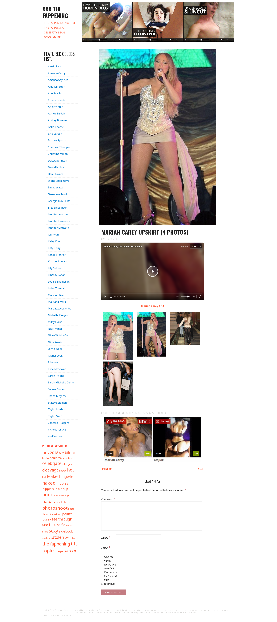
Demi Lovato (55, 174)
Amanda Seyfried (58, 80)
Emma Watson (56, 187)
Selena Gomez (56, 389)
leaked (53, 476)
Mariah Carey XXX (152, 306)
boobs (45, 458)
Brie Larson (55, 133)
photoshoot (55, 508)
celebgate (51, 463)
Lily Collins (54, 268)
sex (67, 525)
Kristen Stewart (57, 261)
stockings (47, 538)
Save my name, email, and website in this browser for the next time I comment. (111, 570)
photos (67, 502)
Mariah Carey (124, 413)
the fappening (56, 544)
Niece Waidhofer (58, 335)
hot (70, 470)
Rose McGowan (57, 369)
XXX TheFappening (57, 610)
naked (49, 483)
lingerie (67, 476)
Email (105, 547)
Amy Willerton (56, 86)
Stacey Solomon (57, 402)
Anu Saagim (55, 93)
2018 (54, 452)
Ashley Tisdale (57, 113)
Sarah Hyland (56, 376)
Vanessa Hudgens (58, 423)
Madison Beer (56, 295)
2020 (61, 453)
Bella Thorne (56, 127)
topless (50, 550)
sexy (53, 531)
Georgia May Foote (59, 201)
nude (47, 494)
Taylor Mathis (56, 409)
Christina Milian (58, 154)
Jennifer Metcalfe (58, 228)
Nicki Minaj (55, 328)
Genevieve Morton (59, 194)
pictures (58, 514)
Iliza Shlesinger (57, 207)
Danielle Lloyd (56, 167)
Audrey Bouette (57, 120)
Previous (107, 469)
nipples (62, 483)
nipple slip (49, 489)
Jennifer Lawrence (59, 221)
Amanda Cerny (56, 73)
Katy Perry (54, 248)
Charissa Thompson (60, 147)
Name (106, 537)
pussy (46, 519)
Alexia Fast (54, 66)
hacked (63, 470)
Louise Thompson (59, 281)
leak (44, 477)
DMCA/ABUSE (52, 37)
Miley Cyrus (55, 322)
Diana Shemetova (58, 181)
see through (62, 519)
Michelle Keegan (58, 315)
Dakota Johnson (57, 160)
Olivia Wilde (55, 349)
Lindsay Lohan (56, 275)
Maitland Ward (57, 302)
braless (55, 458)
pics (51, 514)
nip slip (63, 489)
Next (200, 469)
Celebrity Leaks (55, 32)
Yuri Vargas (55, 436)
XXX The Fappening (55, 12)
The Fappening (54, 27)
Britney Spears (57, 140)
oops (67, 495)
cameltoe (66, 458)
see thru (49, 524)
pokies (67, 514)
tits (74, 544)
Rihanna (53, 362)
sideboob (66, 531)
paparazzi (149, 413)
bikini (70, 452)
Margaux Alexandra (59, 308)
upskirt (163, 413)
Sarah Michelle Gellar (61, 382)
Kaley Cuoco (55, 241)
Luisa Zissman (56, 288)
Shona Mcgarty (57, 396)
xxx (72, 551)
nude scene (59, 496)
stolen (58, 537)
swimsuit (71, 538)
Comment (108, 498)
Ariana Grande (56, 100)
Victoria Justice (57, 429)
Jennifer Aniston (58, 214)
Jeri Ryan (53, 234)
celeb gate (67, 464)
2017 (45, 453)
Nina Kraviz (55, 342)
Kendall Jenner (57, 254)
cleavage (50, 470)
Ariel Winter (55, 107)
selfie (61, 524)
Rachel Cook (55, 355)
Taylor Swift (55, 416)
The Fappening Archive (60, 23)
